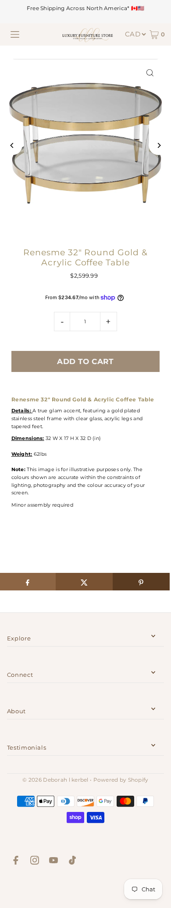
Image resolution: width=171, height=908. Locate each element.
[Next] (158, 145)
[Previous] (12, 145)
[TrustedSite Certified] (85, 888)
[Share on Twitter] (84, 581)
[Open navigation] (15, 35)
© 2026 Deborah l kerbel (55, 779)
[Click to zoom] (150, 73)
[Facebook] (15, 861)
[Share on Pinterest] (141, 581)
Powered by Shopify (121, 779)
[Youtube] (53, 861)
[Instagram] (34, 861)
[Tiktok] (72, 861)
